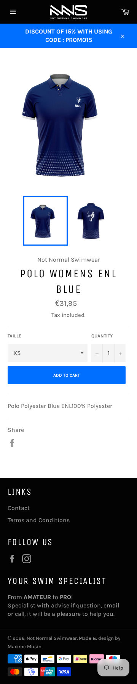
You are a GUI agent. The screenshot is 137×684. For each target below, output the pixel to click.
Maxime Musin (24, 646)
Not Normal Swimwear (52, 638)
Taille (14, 336)
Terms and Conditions (39, 520)
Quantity (102, 336)
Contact (19, 507)
